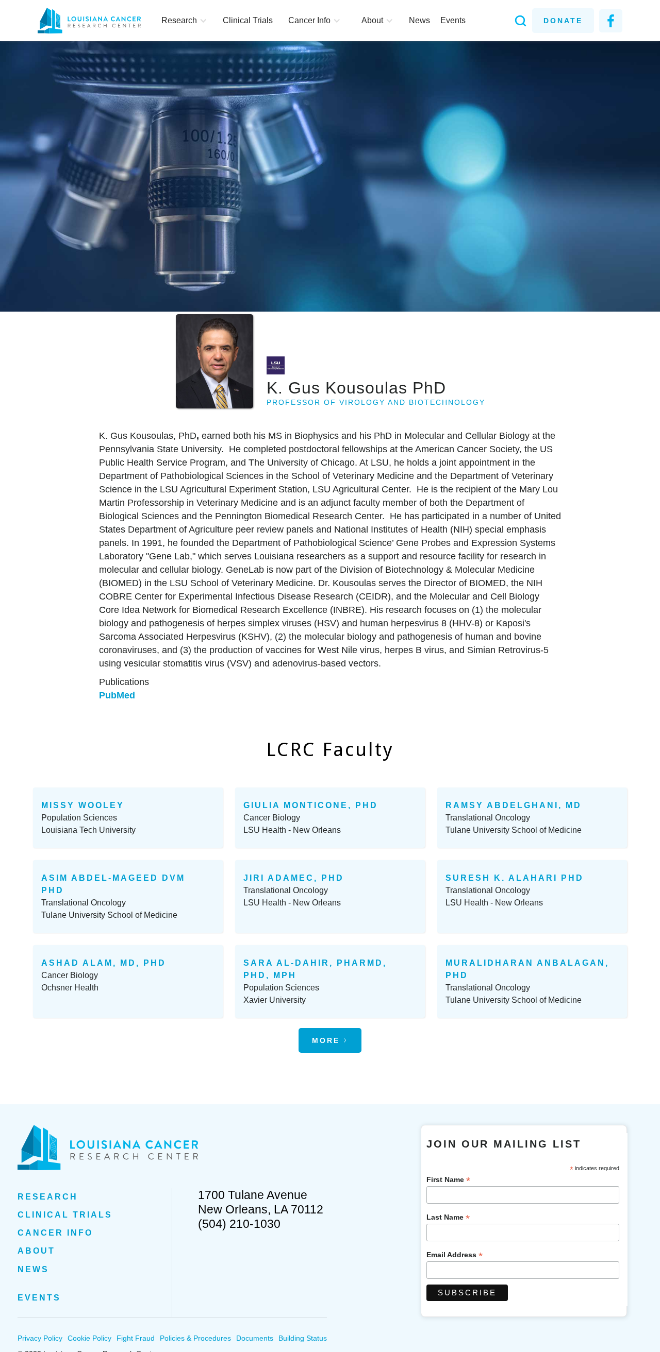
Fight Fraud (136, 1338)
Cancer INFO (55, 1232)
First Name (448, 1180)
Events (453, 20)
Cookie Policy (89, 1338)
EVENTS (39, 1297)
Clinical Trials (248, 20)
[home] (94, 20)
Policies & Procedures (195, 1338)
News (419, 20)
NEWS (33, 1269)
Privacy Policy (40, 1338)
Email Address (454, 1255)
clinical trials (65, 1214)
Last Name (448, 1217)
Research (48, 1196)
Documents (254, 1338)
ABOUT (36, 1250)
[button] (184, 20)
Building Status (302, 1338)
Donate (563, 20)
